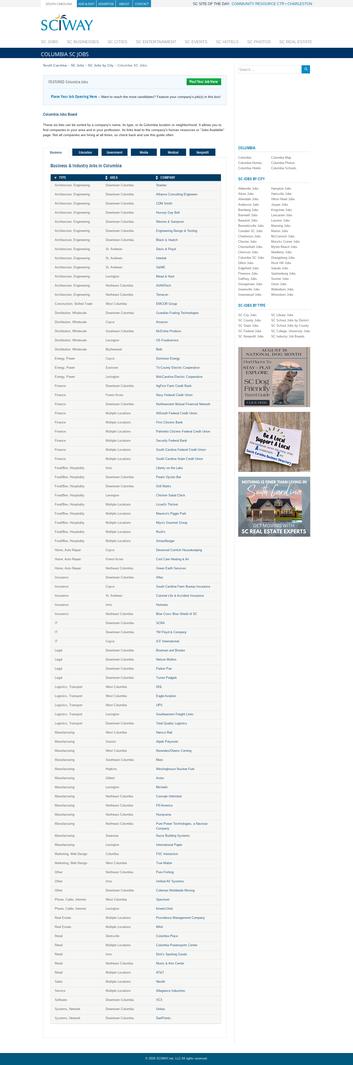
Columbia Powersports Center (176, 945)
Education (85, 152)
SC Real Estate (295, 42)
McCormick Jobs (283, 236)
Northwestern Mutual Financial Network (183, 404)
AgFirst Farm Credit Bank (174, 386)
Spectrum (163, 899)
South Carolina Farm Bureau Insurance (183, 586)
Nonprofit (202, 152)
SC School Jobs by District (290, 320)
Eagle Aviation (166, 696)
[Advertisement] (224, 24)
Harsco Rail (164, 732)
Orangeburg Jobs (283, 257)
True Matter (164, 863)
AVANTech (163, 285)
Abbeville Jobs (248, 188)
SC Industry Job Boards (287, 336)
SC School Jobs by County (290, 325)
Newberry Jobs (281, 252)
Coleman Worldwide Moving (175, 890)
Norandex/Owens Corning (173, 750)
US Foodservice (167, 340)
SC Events (196, 42)
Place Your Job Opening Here (74, 96)
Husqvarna (163, 814)
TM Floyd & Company (171, 632)
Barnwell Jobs (248, 215)
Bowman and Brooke (170, 650)
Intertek (161, 258)
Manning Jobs (281, 226)
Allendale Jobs (248, 199)
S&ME (160, 267)
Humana (162, 605)
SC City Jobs (247, 315)
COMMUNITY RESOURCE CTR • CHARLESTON (272, 4)
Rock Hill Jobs (281, 263)
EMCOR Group (166, 304)
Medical (173, 152)
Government (114, 152)
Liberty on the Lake (169, 468)
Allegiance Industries (170, 991)
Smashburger (165, 541)
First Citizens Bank (169, 422)
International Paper (169, 845)
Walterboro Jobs (282, 289)
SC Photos (259, 42)
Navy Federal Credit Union (174, 395)
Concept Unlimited (169, 796)
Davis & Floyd (166, 249)
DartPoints (163, 1018)
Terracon (162, 294)
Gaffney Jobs (247, 279)
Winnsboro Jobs (282, 294)
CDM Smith (164, 203)
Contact (142, 4)
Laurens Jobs (280, 220)
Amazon (162, 322)
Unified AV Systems (170, 881)
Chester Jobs (247, 241)
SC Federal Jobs (250, 331)
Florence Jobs (248, 273)
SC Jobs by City (100, 65)
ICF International (167, 641)
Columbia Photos (283, 163)
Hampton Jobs (281, 188)
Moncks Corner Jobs (285, 241)
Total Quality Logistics (171, 723)
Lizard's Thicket (167, 504)
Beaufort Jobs (248, 220)
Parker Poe (164, 668)
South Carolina (59, 4)
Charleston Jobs (249, 236)
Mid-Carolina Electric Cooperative (179, 377)
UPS (159, 705)
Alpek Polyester (167, 741)
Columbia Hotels (249, 168)
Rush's (160, 532)
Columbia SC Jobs (251, 257)
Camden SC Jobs (250, 231)
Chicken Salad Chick (170, 495)
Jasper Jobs (279, 204)
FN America (164, 805)
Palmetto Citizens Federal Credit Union (183, 431)
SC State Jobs (248, 325)
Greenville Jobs (249, 289)
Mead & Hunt (165, 276)
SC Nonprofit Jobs (251, 336)
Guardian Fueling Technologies (177, 313)
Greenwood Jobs (250, 294)
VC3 (159, 1000)
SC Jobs (49, 42)
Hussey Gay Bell (168, 212)
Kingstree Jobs (281, 210)
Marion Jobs (279, 231)
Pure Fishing (165, 872)
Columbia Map (281, 157)
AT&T (160, 972)
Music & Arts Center (170, 963)
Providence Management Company (180, 918)
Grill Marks (163, 486)
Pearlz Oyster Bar (168, 477)
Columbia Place (167, 936)
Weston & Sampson (170, 221)
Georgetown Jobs (250, 284)
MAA (159, 927)
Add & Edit (86, 4)
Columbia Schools (283, 168)
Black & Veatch (167, 240)
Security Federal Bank (171, 440)
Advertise (106, 4)
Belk (159, 349)
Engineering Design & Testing (176, 231)
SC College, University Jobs (290, 331)
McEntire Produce (168, 331)
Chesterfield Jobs (250, 247)
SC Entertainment (156, 42)
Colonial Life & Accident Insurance (180, 595)
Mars (159, 760)
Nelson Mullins (166, 659)
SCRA (160, 623)
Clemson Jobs (248, 252)
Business (56, 152)
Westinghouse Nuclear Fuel (175, 769)
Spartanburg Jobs (283, 273)
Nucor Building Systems (173, 835)
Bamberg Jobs (248, 210)
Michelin (162, 787)
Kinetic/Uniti (164, 908)
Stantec (161, 185)
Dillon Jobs (246, 263)
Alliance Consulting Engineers (177, 194)
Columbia (244, 157)
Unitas (160, 1009)
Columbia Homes (250, 163)
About (124, 4)
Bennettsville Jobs (251, 226)
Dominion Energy (168, 358)
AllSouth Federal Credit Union (176, 413)
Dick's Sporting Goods (171, 954)
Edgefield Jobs (248, 268)
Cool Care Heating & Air (172, 559)
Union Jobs (279, 284)
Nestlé (160, 981)
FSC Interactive (167, 854)
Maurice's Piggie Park (171, 513)
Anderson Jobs (248, 204)
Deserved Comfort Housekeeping (179, 550)
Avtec (160, 778)
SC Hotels (227, 42)
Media (144, 152)
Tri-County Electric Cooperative (178, 367)
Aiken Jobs (246, 194)
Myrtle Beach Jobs (284, 247)
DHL (159, 687)
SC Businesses (83, 42)
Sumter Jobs (280, 279)
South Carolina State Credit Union (179, 459)
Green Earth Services (171, 568)
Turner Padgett (166, 678)
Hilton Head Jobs (283, 199)
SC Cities (117, 42)
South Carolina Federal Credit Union (181, 449)
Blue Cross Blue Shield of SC (176, 614)
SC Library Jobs (282, 315)
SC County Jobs (249, 320)
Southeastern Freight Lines (175, 714)
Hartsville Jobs (281, 194)
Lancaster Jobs (281, 215)
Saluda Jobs (279, 268)
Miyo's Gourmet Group (171, 522)
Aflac (159, 577)
